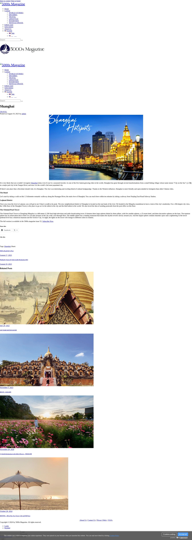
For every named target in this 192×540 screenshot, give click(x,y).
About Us (83, 520)
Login (6, 526)
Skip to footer (16, 1)
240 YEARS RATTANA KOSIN (8, 330)
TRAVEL (3, 112)
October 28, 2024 (6, 511)
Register (7, 528)
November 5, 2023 (6, 388)
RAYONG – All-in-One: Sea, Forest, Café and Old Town (15, 515)
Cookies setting (169, 534)
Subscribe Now (47, 221)
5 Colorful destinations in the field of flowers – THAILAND (16, 454)
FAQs (110, 520)
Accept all (183, 534)
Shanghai (34, 183)
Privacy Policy (102, 520)
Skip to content (5, 1)
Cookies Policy (114, 535)
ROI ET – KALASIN (5, 392)
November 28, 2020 (7, 449)
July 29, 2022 (5, 326)
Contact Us (92, 520)
